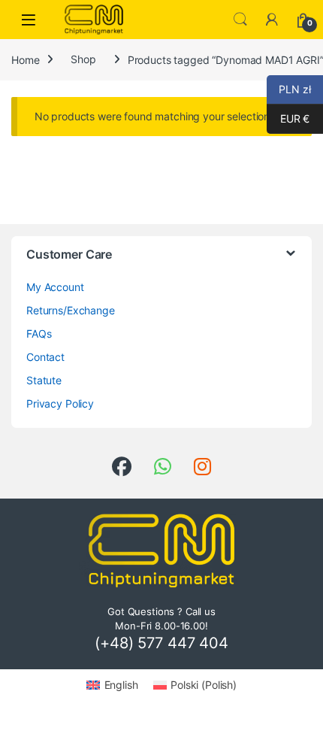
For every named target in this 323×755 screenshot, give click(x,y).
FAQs (38, 333)
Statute (44, 380)
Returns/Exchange (70, 310)
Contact (45, 356)
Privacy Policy (60, 403)
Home (25, 59)
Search (240, 19)
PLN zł (289, 89)
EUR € (288, 118)
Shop (83, 59)
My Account (55, 286)
